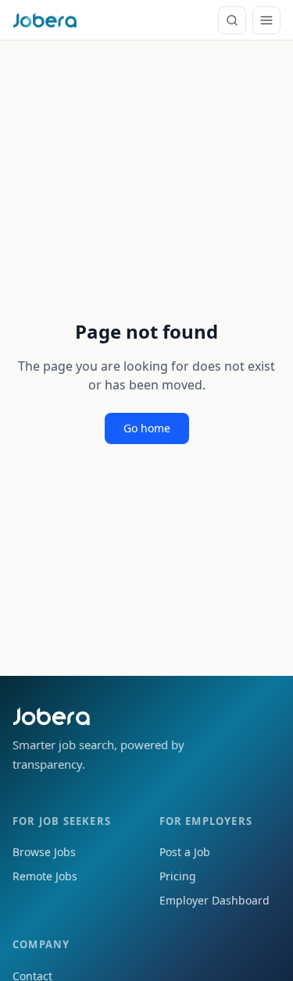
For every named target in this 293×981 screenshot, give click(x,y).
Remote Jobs (45, 876)
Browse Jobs (44, 851)
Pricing (177, 876)
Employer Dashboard (214, 900)
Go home (146, 428)
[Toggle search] (232, 20)
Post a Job (184, 851)
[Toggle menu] (266, 20)
